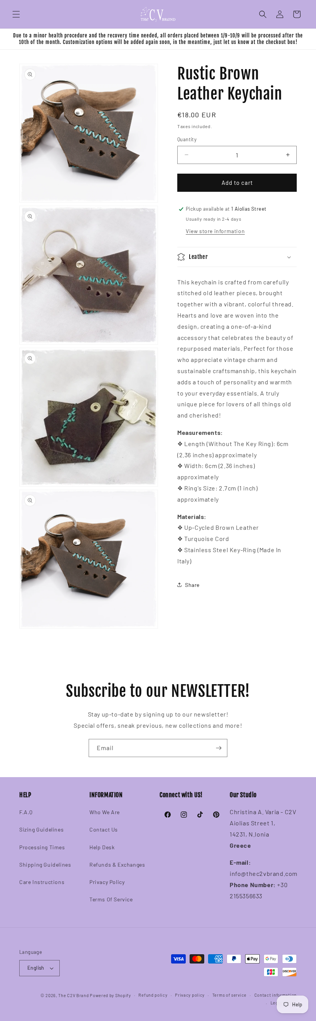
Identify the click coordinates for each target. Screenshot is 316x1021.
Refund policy (152, 994)
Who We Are (104, 812)
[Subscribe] (218, 748)
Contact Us (103, 829)
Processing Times (42, 847)
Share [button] (192, 584)
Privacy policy (190, 994)
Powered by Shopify (110, 995)
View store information (215, 231)
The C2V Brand (73, 995)
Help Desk (101, 847)
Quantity (187, 139)
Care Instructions (41, 882)
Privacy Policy (106, 882)
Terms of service (229, 994)
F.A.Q (26, 812)
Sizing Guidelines (41, 829)
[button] (16, 14)
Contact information (275, 994)
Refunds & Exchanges (117, 864)
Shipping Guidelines (45, 864)
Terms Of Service (111, 899)
